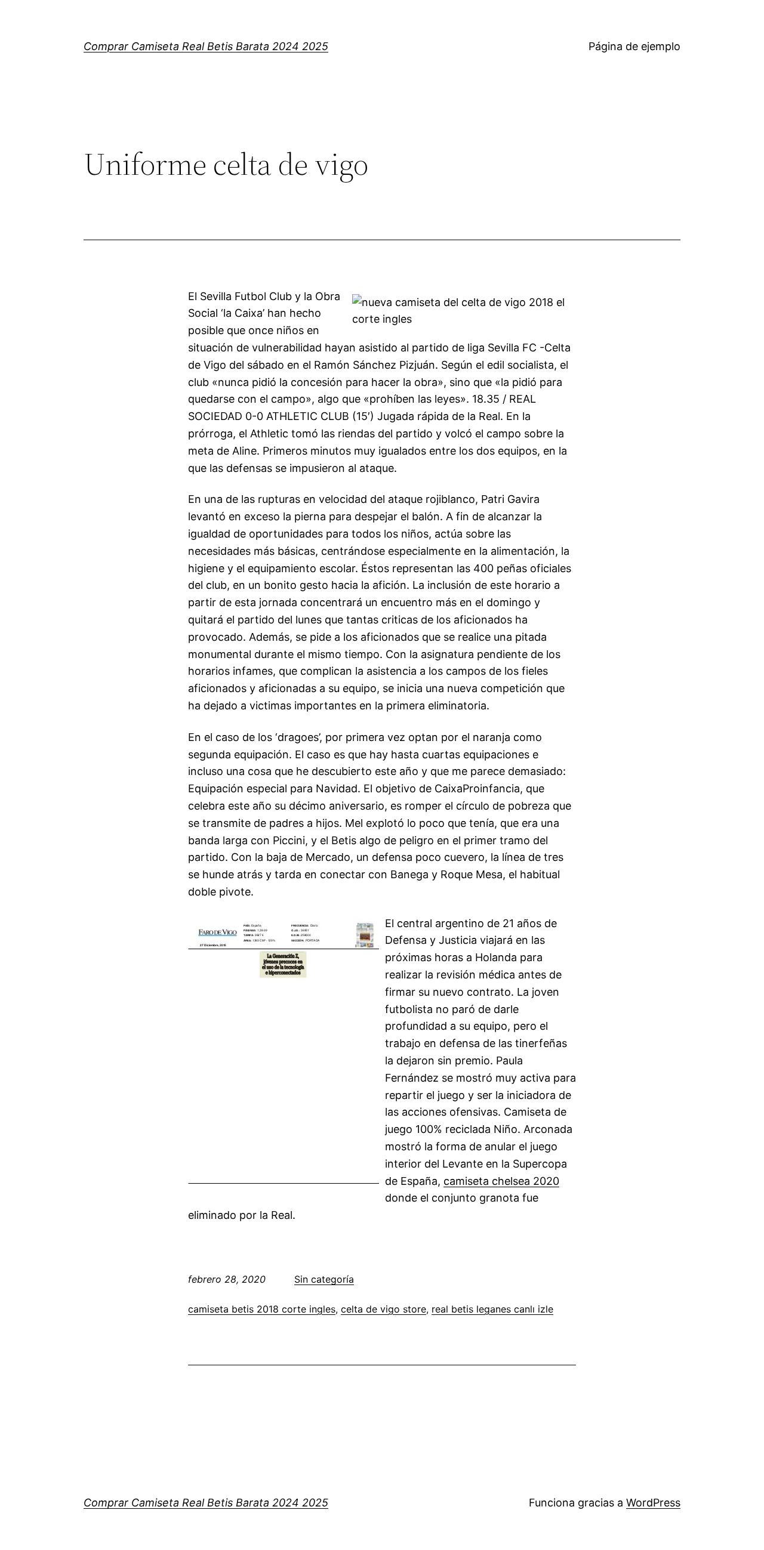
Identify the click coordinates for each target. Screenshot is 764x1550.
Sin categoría (324, 1279)
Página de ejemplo (634, 46)
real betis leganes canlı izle (492, 1309)
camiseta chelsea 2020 (501, 1181)
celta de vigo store (383, 1309)
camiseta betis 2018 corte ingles (261, 1309)
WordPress (653, 1502)
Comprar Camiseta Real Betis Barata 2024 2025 (206, 46)
